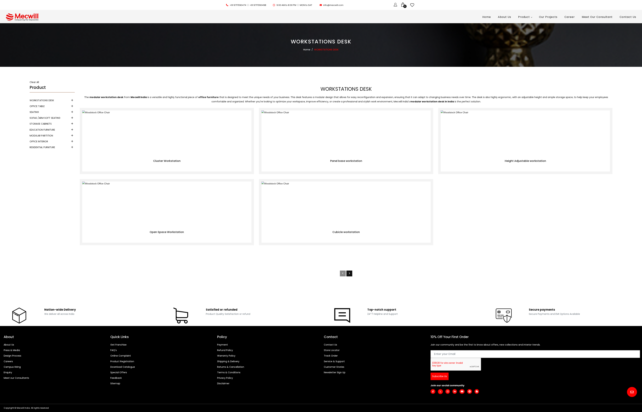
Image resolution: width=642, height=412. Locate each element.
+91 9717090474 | (239, 5)
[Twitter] (440, 391)
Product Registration (122, 361)
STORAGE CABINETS (41, 123)
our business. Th (284, 97)
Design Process (12, 355)
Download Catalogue (122, 367)
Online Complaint (120, 355)
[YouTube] (462, 391)
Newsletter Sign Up (334, 372)
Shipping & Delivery (228, 361)
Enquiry (8, 372)
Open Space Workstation (167, 232)
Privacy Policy (225, 378)
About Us (9, 344)
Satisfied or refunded (221, 310)
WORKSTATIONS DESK (42, 100)
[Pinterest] (469, 391)
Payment (222, 344)
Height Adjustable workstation (525, 161)
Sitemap (115, 383)
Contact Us (330, 344)
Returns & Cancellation (230, 367)
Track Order (331, 355)
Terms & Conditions (228, 372)
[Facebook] (433, 391)
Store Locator (332, 350)
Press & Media (12, 350)
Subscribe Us (439, 376)
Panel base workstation (346, 161)
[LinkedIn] (454, 391)
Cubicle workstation (346, 232)
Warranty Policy (226, 355)
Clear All (34, 82)
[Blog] (476, 391)
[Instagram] (447, 391)
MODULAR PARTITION (41, 135)
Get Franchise (118, 344)
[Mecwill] (22, 16)
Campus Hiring (12, 367)
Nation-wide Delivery (60, 310)
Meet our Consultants (16, 378)
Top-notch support (381, 310)
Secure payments (542, 310)
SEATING (34, 112)
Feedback (116, 378)
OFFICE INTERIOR (39, 141)
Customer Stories (334, 367)
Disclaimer (223, 383)
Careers (8, 361)
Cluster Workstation (167, 161)
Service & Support (334, 361)
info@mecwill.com (333, 5)
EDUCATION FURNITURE (42, 129)
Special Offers (118, 372)
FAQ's (113, 350)
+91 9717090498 (258, 5)
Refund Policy (225, 350)
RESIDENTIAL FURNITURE (42, 147)
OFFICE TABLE (37, 106)
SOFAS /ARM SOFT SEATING (45, 118)
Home (306, 49)
